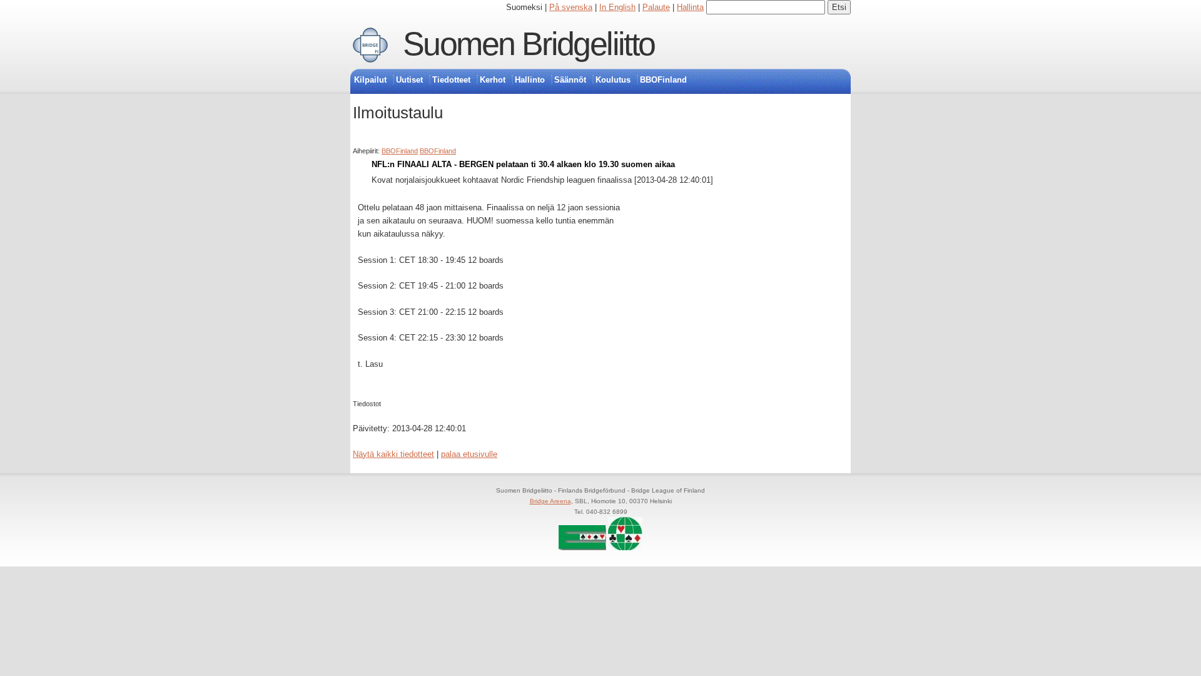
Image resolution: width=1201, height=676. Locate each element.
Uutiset (409, 79)
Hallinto (530, 79)
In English (617, 7)
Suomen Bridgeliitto (529, 44)
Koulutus (613, 79)
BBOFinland (663, 79)
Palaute (656, 7)
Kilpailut (370, 79)
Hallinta (690, 7)
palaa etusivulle (469, 454)
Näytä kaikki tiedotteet (393, 454)
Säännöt (570, 79)
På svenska (570, 7)
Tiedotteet (451, 79)
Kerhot (492, 79)
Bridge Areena (550, 501)
